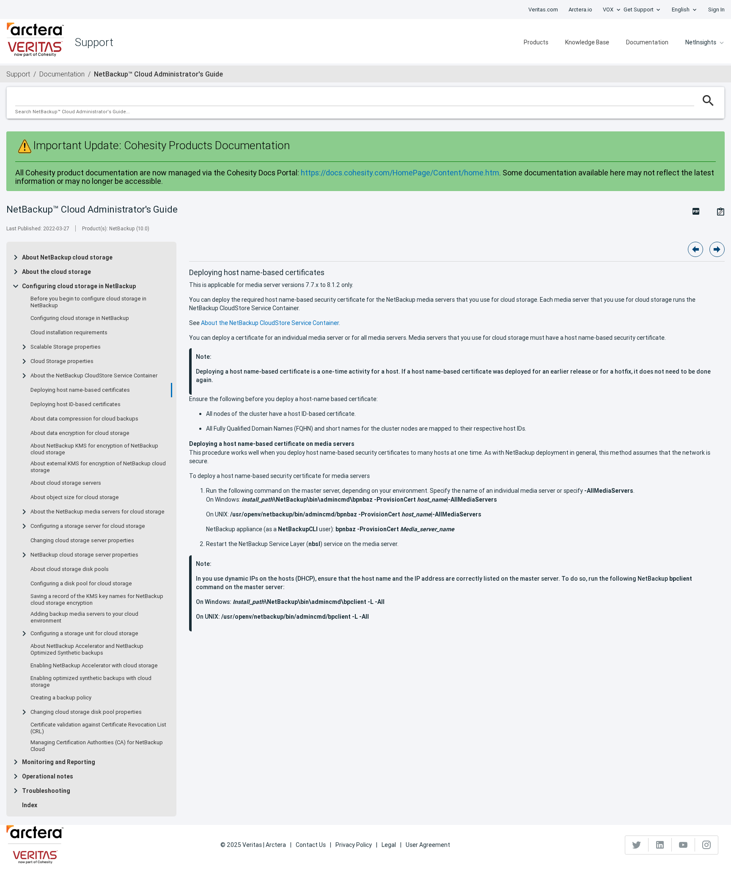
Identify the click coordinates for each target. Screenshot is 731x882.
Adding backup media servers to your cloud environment (84, 617)
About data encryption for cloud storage (79, 433)
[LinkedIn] (660, 845)
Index (29, 805)
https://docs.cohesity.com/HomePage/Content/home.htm (400, 172)
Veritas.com (543, 9)
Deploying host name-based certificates (80, 390)
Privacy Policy (353, 845)
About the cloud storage (56, 271)
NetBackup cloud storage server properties (84, 555)
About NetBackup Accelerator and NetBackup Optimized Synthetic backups (86, 649)
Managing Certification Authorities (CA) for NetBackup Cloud (96, 746)
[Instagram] (706, 845)
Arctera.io (580, 9)
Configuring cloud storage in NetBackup (79, 286)
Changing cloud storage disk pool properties (86, 712)
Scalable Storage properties (65, 347)
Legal (389, 845)
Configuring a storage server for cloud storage (87, 526)
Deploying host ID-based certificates (75, 404)
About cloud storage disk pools (69, 569)
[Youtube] (683, 845)
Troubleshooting (46, 790)
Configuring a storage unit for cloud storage (84, 633)
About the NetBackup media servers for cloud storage (97, 511)
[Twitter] (637, 845)
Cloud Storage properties (61, 361)
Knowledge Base (587, 42)
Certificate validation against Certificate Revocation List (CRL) (98, 728)
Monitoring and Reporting (58, 762)
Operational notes (47, 776)
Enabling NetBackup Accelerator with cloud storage (94, 665)
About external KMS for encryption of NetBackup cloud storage (98, 467)
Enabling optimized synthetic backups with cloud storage (90, 681)
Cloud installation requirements (68, 332)
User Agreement (428, 845)
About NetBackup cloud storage (67, 257)
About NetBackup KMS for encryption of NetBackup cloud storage (94, 449)
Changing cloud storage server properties (82, 540)
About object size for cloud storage (74, 497)
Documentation (647, 42)
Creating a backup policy (60, 697)
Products (536, 42)
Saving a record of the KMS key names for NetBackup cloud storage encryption (96, 599)
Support (18, 74)
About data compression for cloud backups (84, 418)
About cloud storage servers (65, 483)
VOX (608, 9)
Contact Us (311, 845)
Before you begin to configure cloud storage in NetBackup (88, 302)
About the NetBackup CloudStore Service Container (93, 375)
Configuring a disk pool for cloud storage (81, 583)
